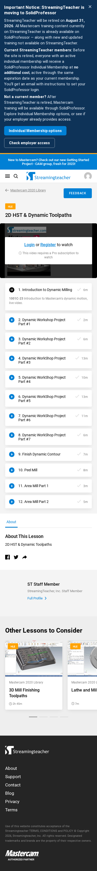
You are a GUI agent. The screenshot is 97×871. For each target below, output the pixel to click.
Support (13, 776)
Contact (13, 784)
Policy (68, 831)
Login (29, 244)
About (11, 768)
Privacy (12, 801)
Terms (11, 809)
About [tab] (11, 522)
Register (48, 244)
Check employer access (29, 143)
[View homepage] (27, 749)
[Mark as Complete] (79, 290)
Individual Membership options (35, 131)
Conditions (48, 831)
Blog (9, 793)
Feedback (77, 193)
